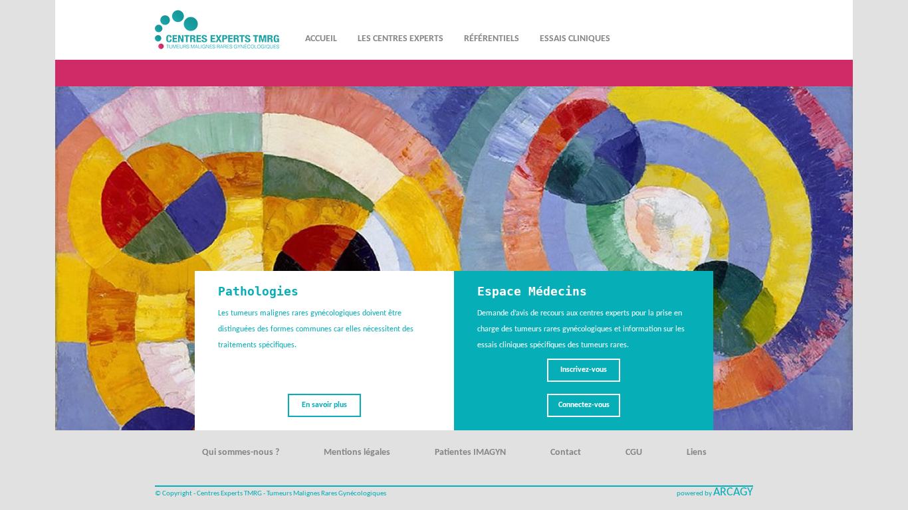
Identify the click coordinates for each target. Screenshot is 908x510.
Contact (565, 453)
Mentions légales (357, 453)
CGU (633, 453)
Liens (697, 453)
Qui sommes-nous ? (240, 453)
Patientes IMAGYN (470, 453)
